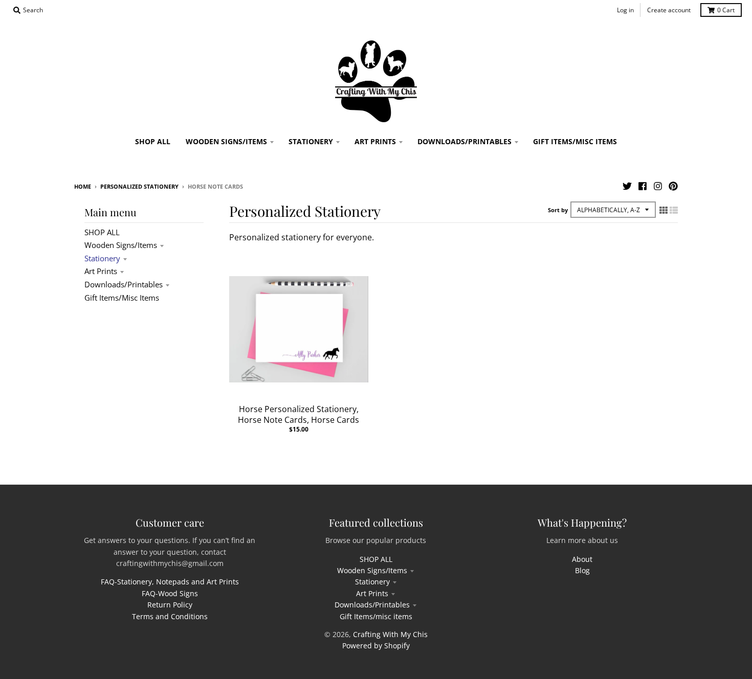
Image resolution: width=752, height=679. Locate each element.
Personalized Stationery (139, 186)
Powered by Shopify (376, 645)
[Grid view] (663, 210)
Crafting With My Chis (390, 634)
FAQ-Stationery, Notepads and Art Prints (170, 581)
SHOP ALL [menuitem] (152, 141)
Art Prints (100, 271)
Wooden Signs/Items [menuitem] (226, 141)
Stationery (102, 258)
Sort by (558, 210)
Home (82, 186)
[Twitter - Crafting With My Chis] (627, 186)
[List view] (674, 210)
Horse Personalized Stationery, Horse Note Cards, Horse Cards (298, 414)
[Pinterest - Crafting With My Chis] (673, 186)
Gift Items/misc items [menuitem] (575, 141)
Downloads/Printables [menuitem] (464, 141)
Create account (669, 10)
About (582, 559)
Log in (625, 10)
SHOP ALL (102, 232)
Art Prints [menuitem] (375, 141)
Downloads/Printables (123, 284)
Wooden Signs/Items (120, 245)
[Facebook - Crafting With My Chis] (642, 186)
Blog (582, 570)
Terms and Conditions (170, 616)
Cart (726, 10)
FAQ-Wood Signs (170, 593)
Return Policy (169, 604)
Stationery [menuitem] (311, 141)
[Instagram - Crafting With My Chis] (657, 186)
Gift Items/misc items (121, 297)
